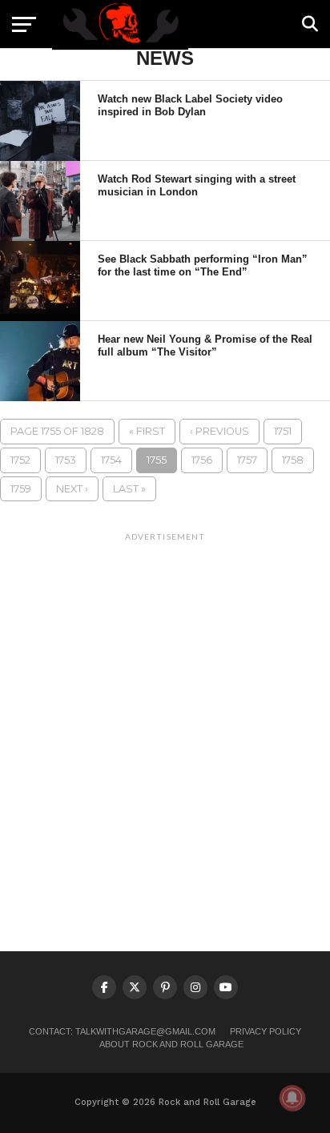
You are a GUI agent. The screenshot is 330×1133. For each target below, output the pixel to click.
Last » (129, 489)
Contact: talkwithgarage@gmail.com (122, 1031)
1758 (293, 460)
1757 (247, 460)
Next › (72, 489)
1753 (65, 460)
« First (147, 431)
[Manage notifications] (292, 1098)
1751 (283, 431)
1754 (111, 460)
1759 (20, 489)
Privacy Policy (265, 1031)
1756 (201, 460)
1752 (20, 460)
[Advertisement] (165, 714)
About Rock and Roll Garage (171, 1044)
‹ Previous (219, 431)
